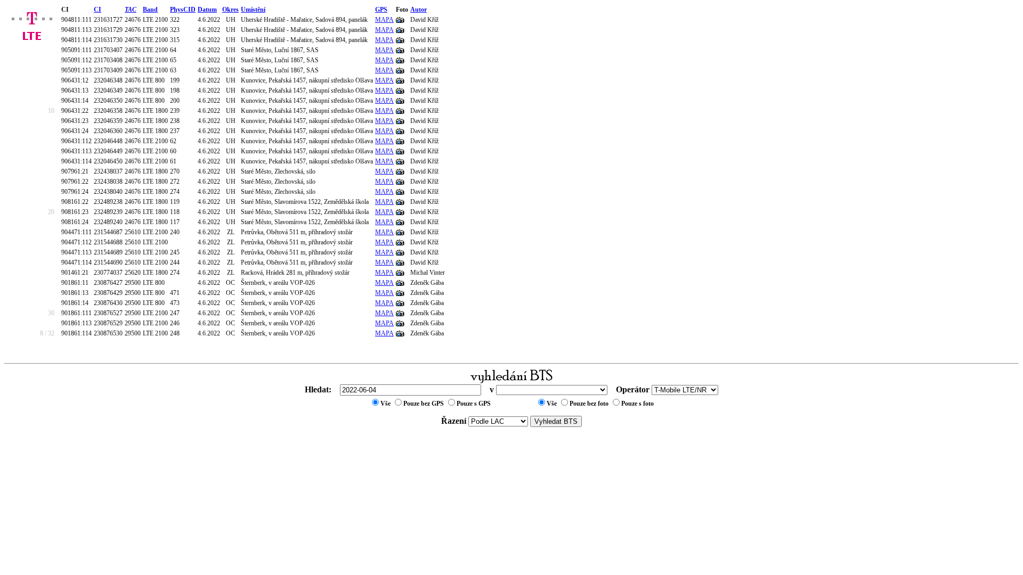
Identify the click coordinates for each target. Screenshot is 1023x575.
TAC (130, 9)
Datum (207, 9)
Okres (230, 9)
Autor (418, 9)
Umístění (253, 9)
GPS (381, 9)
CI (97, 9)
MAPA (384, 19)
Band (150, 9)
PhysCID (183, 9)
